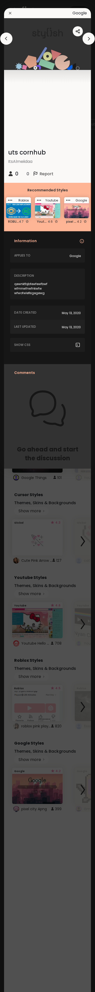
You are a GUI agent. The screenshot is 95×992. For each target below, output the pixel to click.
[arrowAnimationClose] (6, 38)
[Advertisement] (20, 496)
